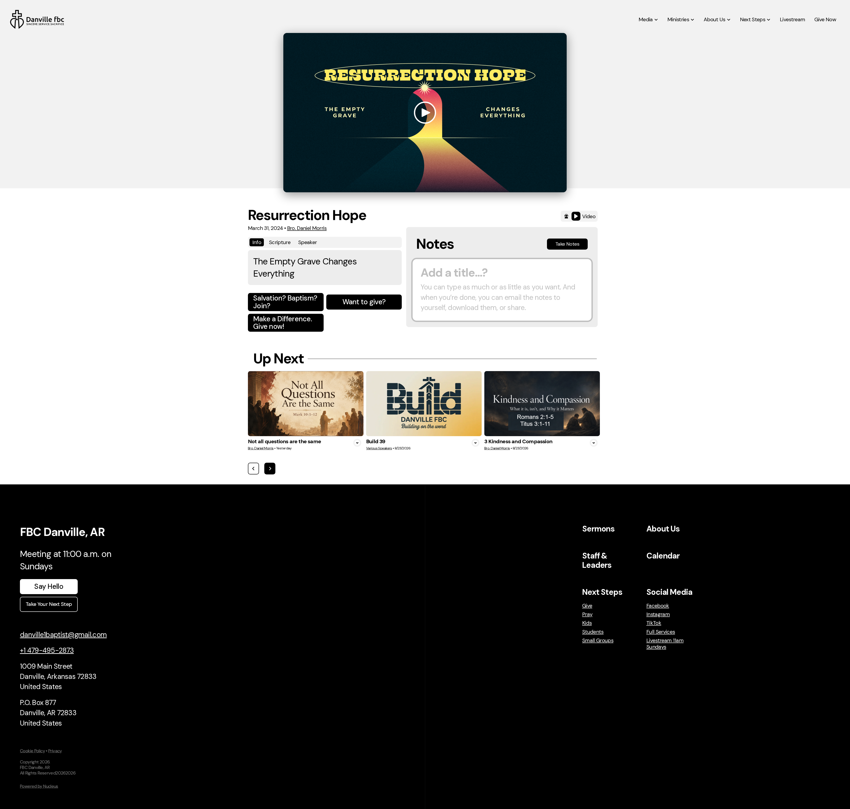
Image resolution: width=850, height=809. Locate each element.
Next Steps (602, 592)
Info (256, 242)
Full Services (660, 631)
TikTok (653, 623)
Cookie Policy (32, 751)
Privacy (55, 751)
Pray (587, 614)
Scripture (279, 242)
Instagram (658, 614)
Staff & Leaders (597, 560)
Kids (587, 623)
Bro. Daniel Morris (307, 228)
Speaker (307, 242)
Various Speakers (379, 448)
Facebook (657, 605)
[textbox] (502, 290)
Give (587, 605)
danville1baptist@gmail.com (63, 634)
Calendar (663, 556)
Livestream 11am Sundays (665, 643)
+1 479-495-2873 (47, 650)
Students (593, 631)
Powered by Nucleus (39, 786)
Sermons (598, 529)
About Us (663, 529)
